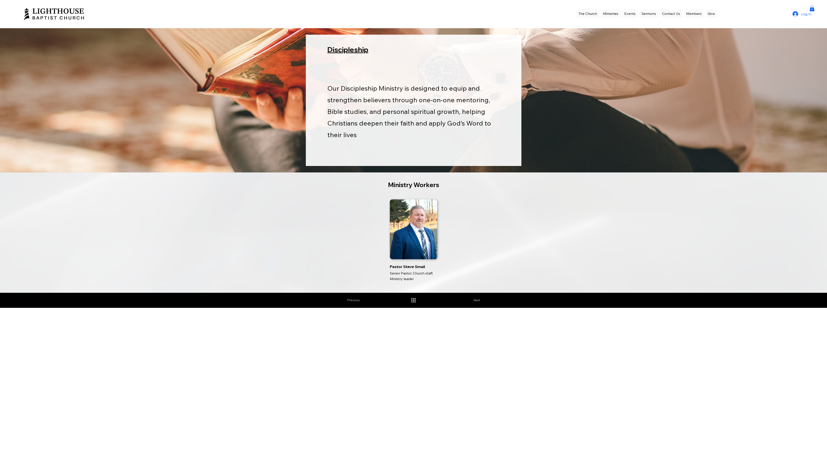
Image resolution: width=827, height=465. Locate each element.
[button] (630, 13)
